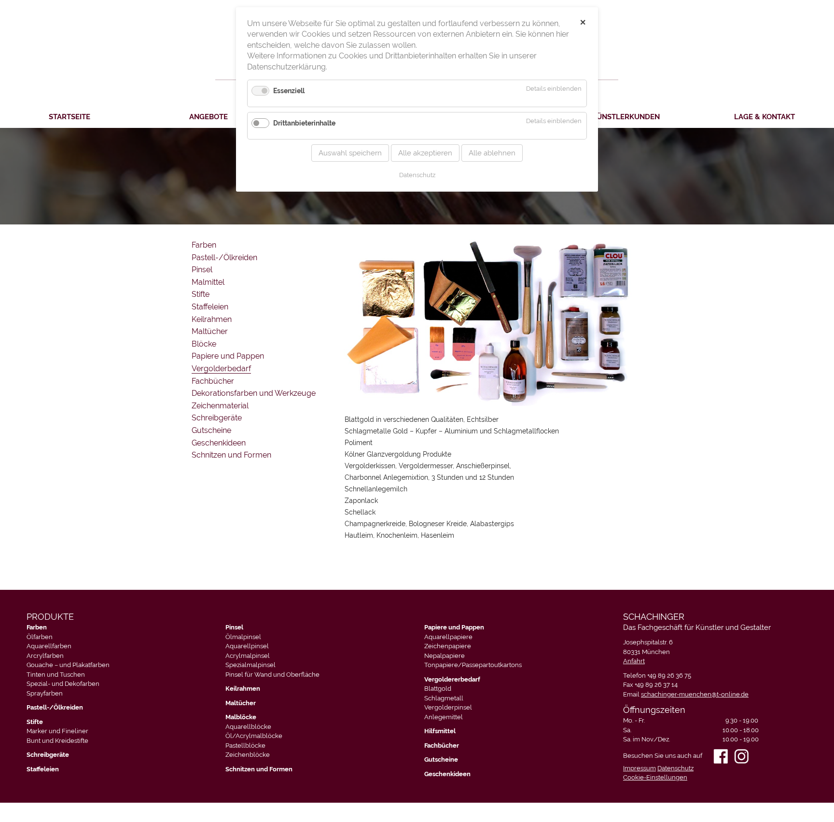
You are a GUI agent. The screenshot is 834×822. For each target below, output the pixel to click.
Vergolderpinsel (448, 707)
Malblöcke (240, 717)
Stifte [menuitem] (200, 294)
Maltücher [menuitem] (210, 331)
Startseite (69, 116)
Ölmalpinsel (243, 637)
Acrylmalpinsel (247, 655)
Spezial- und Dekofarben (63, 683)
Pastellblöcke (245, 745)
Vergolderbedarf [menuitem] (221, 368)
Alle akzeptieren (425, 153)
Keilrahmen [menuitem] (212, 319)
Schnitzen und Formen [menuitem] (231, 455)
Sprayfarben (45, 693)
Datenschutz (675, 768)
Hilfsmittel (440, 731)
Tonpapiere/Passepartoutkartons (473, 665)
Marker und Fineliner (57, 731)
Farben (37, 627)
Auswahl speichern (350, 153)
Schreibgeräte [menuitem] (217, 417)
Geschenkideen (447, 774)
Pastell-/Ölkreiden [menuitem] (224, 257)
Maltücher (240, 703)
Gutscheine (441, 759)
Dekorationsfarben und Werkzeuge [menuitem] (254, 393)
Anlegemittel (443, 717)
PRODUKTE (50, 617)
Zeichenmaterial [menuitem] (220, 405)
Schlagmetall (443, 698)
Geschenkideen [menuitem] (219, 442)
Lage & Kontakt (764, 116)
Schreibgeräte (48, 754)
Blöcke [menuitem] (204, 343)
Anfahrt (634, 661)
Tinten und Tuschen (56, 674)
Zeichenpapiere (447, 646)
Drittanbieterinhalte (304, 123)
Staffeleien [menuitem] (210, 306)
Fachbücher (441, 745)
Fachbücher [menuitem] (213, 381)
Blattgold (437, 688)
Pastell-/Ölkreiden (55, 707)
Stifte (35, 721)
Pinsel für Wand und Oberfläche (272, 674)
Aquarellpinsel (247, 646)
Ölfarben (40, 637)
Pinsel (234, 627)
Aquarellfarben (49, 646)
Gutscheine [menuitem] (211, 430)
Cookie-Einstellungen (655, 777)
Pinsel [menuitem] (202, 269)
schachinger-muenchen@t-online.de (695, 694)
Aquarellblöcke (248, 726)
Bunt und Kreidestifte (57, 740)
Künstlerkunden (626, 116)
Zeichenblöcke (247, 754)
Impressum (639, 768)
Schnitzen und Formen (258, 769)
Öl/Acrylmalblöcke (253, 735)
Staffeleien (43, 769)
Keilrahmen (242, 688)
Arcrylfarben (45, 655)
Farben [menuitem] (204, 245)
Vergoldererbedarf (452, 679)
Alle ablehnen (492, 153)
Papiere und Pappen (454, 627)
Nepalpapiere (444, 655)
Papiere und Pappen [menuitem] (228, 356)
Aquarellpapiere (448, 637)
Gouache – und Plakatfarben (68, 665)
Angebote (208, 116)
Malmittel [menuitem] (208, 282)
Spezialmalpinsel (250, 665)
